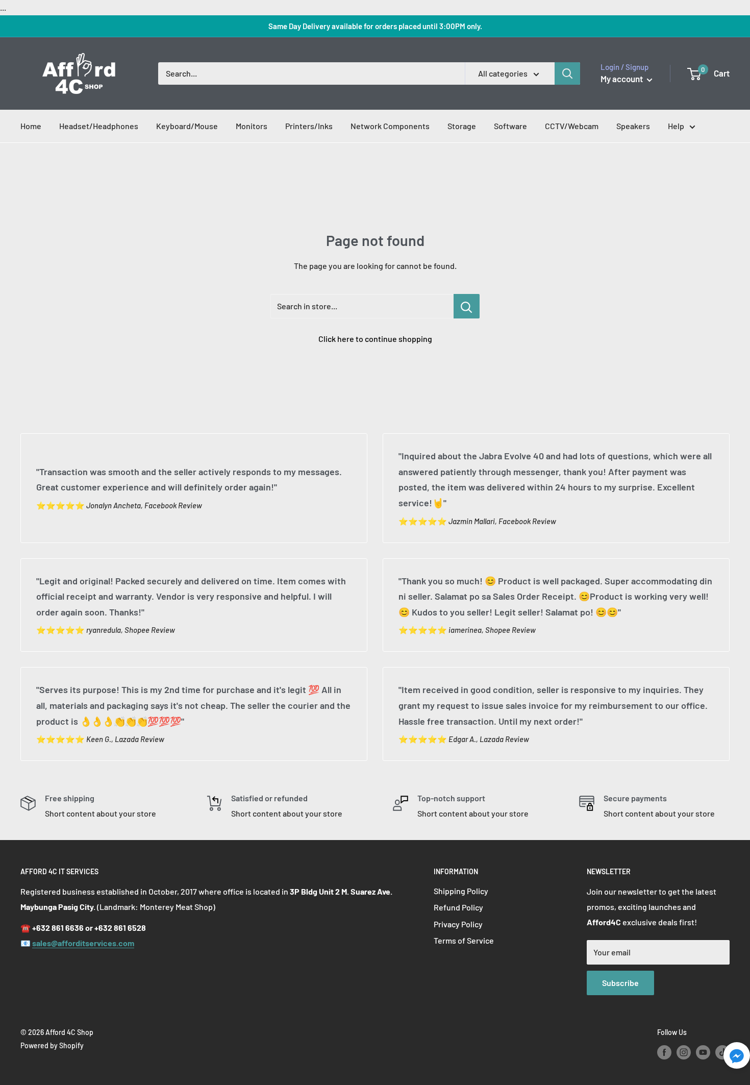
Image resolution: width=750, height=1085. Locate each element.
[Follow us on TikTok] (722, 1052)
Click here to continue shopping (375, 338)
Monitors (251, 126)
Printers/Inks (309, 126)
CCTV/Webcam (571, 126)
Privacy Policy (458, 924)
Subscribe (620, 983)
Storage (461, 126)
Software (510, 126)
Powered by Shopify (52, 1045)
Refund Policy (458, 907)
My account (622, 78)
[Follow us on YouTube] (703, 1052)
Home (30, 126)
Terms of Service (464, 940)
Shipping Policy (461, 891)
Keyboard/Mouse (187, 126)
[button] (736, 1058)
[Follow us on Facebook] (664, 1052)
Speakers (633, 126)
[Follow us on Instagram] (684, 1052)
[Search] (567, 73)
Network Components (390, 126)
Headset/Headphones (98, 126)
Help (676, 126)
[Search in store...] (467, 306)
